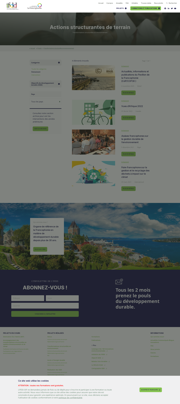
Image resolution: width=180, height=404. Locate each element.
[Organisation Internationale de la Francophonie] (35, 6)
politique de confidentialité (70, 397)
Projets (120, 8)
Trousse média (146, 3)
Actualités (119, 3)
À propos (110, 3)
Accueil (100, 3)
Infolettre (135, 3)
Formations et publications (144, 8)
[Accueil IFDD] (12, 6)
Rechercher (173, 3)
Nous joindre (158, 3)
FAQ (127, 3)
